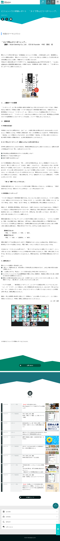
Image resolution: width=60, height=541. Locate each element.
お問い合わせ (30, 365)
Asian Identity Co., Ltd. (33, 62)
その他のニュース (30, 497)
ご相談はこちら (58, 529)
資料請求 (8, 522)
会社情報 (8, 511)
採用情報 (8, 517)
